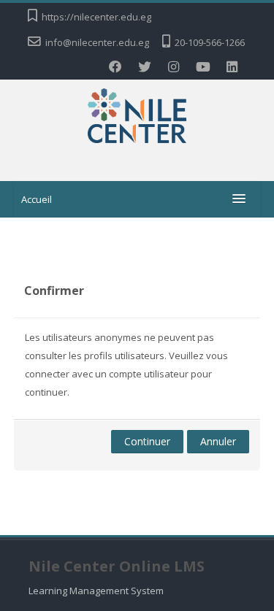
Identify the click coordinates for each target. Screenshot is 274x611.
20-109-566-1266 (210, 42)
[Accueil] (137, 118)
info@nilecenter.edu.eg (97, 42)
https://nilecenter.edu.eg (96, 16)
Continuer (147, 441)
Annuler (218, 441)
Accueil (36, 199)
